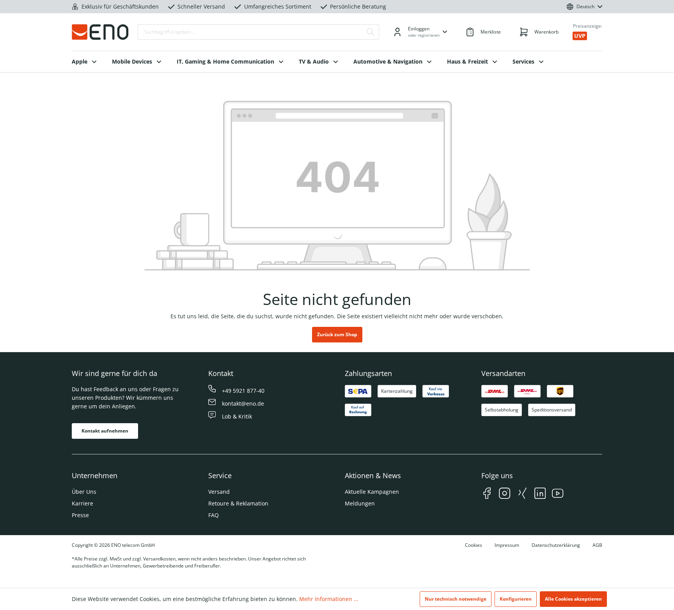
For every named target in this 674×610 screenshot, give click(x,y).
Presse (80, 515)
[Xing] (522, 494)
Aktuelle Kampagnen (372, 491)
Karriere (82, 503)
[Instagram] (504, 494)
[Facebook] (487, 494)
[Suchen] (370, 32)
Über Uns (84, 491)
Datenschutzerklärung (556, 545)
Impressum (507, 545)
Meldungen (360, 503)
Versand (219, 491)
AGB (597, 545)
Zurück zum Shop (337, 334)
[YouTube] (557, 494)
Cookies (473, 545)
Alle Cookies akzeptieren (573, 599)
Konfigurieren (516, 599)
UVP (579, 35)
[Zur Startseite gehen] (100, 32)
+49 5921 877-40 (243, 390)
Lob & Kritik (237, 416)
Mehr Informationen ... (328, 599)
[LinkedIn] (540, 494)
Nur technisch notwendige (455, 599)
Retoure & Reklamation (238, 503)
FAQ (213, 515)
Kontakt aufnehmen (105, 430)
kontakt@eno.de (243, 403)
